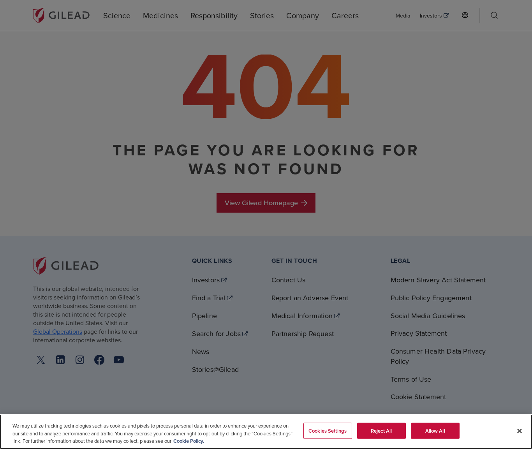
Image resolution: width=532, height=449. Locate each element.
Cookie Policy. (188, 441)
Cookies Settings (327, 430)
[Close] (519, 430)
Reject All (381, 430)
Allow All (435, 430)
